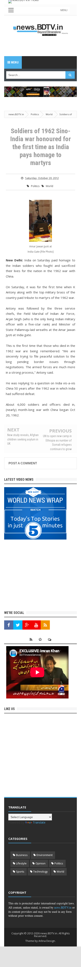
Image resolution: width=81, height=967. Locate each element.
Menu (14, 62)
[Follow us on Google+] (27, 625)
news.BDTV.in (62, 907)
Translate (39, 822)
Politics (35, 186)
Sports (20, 871)
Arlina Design (46, 941)
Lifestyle (21, 863)
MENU (64, 10)
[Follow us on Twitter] (17, 625)
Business (22, 855)
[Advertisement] (42, 45)
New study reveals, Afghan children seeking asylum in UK (23, 439)
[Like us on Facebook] (8, 625)
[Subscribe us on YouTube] (36, 625)
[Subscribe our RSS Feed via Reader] (45, 625)
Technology (40, 871)
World (49, 186)
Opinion (40, 863)
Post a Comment (23, 463)
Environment (45, 855)
